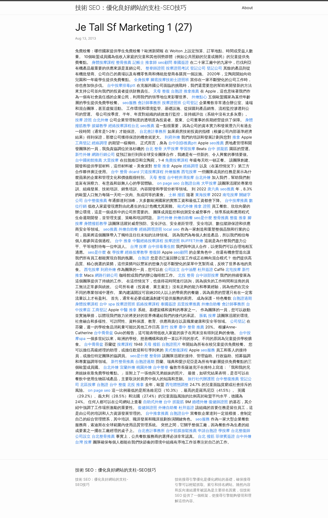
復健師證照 (218, 401)
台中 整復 (117, 384)
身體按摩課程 (103, 62)
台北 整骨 (154, 148)
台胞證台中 (179, 413)
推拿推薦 (191, 91)
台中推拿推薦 (157, 413)
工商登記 (83, 142)
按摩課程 (125, 344)
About (247, 7)
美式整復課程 (176, 350)
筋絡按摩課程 (147, 304)
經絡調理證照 (150, 229)
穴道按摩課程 (152, 171)
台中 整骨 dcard (125, 171)
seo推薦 (147, 125)
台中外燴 (243, 436)
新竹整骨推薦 (122, 361)
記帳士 (138, 62)
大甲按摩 (171, 148)
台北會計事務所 (153, 131)
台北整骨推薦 (103, 436)
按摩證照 (172, 240)
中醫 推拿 (128, 309)
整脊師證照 (155, 68)
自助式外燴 (152, 401)
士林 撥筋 (177, 194)
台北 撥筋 (206, 436)
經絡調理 (99, 142)
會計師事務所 (149, 102)
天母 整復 (161, 91)
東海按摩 (203, 194)
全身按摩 (141, 79)
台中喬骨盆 (103, 332)
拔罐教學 (99, 125)
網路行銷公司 (103, 154)
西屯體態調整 (176, 384)
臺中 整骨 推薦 (191, 327)
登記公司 (198, 68)
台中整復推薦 (95, 200)
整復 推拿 (238, 217)
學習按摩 (187, 148)
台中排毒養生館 (161, 246)
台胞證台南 (190, 183)
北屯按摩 (233, 269)
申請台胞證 (207, 430)
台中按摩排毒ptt (121, 85)
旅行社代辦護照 (201, 378)
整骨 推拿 (161, 165)
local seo (171, 229)
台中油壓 (188, 269)
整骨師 (155, 355)
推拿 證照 (202, 206)
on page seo (168, 183)
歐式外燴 (185, 206)
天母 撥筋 (152, 344)
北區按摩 (88, 384)
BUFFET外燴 (192, 240)
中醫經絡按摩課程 (148, 240)
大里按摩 (111, 160)
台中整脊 (160, 367)
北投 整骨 (186, 275)
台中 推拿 (123, 240)
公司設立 (172, 269)
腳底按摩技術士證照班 (170, 79)
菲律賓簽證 (225, 436)
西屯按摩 (189, 171)
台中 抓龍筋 (218, 148)
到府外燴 (172, 137)
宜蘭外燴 (127, 367)
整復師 (155, 252)
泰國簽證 (181, 62)
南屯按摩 (230, 194)
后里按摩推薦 (188, 304)
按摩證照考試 (177, 68)
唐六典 (213, 188)
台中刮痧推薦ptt (182, 142)
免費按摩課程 (176, 160)
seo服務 (129, 102)
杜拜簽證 (205, 269)
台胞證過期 (242, 298)
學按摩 (118, 252)
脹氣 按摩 (207, 315)
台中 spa (107, 304)
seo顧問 (165, 62)
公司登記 (190, 102)
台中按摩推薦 (236, 200)
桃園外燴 (144, 367)
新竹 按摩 (169, 327)
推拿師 (151, 62)
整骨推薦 (123, 62)
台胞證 (176, 91)
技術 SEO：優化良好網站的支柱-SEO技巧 (130, 7)
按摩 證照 (83, 119)
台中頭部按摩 (207, 275)
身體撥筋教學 (95, 223)
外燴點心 (199, 96)
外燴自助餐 (183, 217)
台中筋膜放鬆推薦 (181, 430)
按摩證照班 (171, 102)
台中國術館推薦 (88, 160)
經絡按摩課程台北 (123, 125)
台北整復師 (240, 430)
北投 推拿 (135, 384)
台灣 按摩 (138, 246)
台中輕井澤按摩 (180, 177)
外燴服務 (172, 171)
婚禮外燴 (199, 401)
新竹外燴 (83, 154)
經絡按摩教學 (136, 252)
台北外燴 (100, 119)
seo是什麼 (203, 217)
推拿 (236, 137)
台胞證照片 (171, 344)
